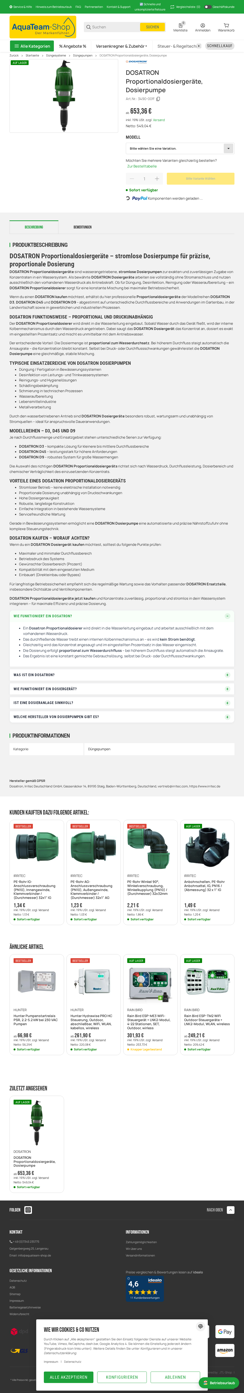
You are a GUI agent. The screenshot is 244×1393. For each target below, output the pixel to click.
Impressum (17, 1301)
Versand (159, 120)
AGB (12, 1287)
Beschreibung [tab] (34, 227)
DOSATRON (22, 1151)
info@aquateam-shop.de (34, 1255)
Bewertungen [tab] (83, 227)
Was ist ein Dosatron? (34, 675)
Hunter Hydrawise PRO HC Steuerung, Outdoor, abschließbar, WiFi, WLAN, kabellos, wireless (91, 1022)
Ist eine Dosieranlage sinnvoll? (43, 703)
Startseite (32, 55)
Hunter (20, 1010)
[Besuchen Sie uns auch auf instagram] (28, 1210)
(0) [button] (188, 7)
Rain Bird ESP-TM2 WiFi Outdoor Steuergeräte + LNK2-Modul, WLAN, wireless (207, 1020)
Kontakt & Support (119, 7)
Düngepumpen (82, 55)
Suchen (152, 27)
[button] (122, 46)
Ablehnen (175, 1377)
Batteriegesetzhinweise (25, 1307)
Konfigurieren (122, 1377)
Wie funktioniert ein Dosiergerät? (45, 689)
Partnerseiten (94, 7)
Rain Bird (134, 1010)
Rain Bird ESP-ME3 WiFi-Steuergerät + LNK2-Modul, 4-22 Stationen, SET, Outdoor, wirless (149, 1022)
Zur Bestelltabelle (142, 166)
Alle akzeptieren (68, 1377)
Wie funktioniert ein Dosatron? (43, 616)
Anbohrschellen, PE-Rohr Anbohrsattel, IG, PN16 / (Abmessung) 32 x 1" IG (204, 886)
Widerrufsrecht (19, 1314)
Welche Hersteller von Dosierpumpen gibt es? (56, 717)
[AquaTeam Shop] (43, 26)
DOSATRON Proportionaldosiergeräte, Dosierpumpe (133, 55)
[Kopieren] (158, 99)
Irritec (19, 875)
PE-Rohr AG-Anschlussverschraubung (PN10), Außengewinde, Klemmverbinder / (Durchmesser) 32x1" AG (91, 890)
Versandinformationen (140, 1255)
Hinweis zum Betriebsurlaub (54, 7)
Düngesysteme (56, 55)
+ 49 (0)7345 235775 (26, 1242)
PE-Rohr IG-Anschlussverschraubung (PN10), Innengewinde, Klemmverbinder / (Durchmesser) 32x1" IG (35, 890)
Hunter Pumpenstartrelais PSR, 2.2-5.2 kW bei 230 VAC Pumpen (36, 1020)
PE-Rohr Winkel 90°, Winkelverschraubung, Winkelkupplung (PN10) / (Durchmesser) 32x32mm (147, 888)
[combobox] (180, 148)
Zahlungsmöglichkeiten (141, 1242)
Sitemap (15, 1294)
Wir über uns (134, 1249)
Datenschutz (18, 1281)
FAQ (78, 7)
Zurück (14, 55)
